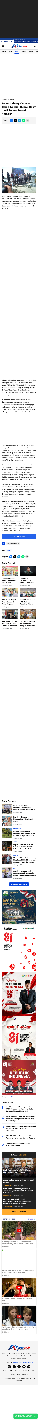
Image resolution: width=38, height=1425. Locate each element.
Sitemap (12, 1375)
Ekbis (16, 51)
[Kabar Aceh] (19, 46)
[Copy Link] (27, 120)
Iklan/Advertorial (21, 1371)
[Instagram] (9, 1366)
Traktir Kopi (20, 536)
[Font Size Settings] (4, 120)
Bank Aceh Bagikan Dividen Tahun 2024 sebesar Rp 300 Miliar (17, 1171)
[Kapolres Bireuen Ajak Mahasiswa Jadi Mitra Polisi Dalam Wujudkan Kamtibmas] (7, 873)
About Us (25, 1375)
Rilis (14, 868)
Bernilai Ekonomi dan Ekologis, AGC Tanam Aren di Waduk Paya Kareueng (24, 833)
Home (4, 51)
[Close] (35, 1416)
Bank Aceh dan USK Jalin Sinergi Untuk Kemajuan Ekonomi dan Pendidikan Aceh (10, 623)
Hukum (24, 51)
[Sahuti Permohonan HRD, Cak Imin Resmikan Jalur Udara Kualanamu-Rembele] (28, 592)
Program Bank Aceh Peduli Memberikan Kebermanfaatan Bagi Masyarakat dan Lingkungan (17, 1201)
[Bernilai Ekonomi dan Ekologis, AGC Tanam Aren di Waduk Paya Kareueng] (7, 833)
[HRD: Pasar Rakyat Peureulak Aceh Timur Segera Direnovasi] (10, 592)
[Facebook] (11, 120)
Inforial (31, 51)
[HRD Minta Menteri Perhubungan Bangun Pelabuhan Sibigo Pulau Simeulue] (28, 614)
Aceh (10, 51)
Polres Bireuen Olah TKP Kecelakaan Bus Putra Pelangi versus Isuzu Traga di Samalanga (20, 1118)
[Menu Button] (3, 46)
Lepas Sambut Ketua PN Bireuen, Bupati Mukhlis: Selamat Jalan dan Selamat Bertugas (23, 847)
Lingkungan (17, 829)
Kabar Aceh (15, 1097)
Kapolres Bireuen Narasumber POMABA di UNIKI (23, 819)
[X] (15, 120)
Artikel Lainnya (19, 1212)
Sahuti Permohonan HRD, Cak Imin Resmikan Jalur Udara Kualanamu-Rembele (27, 602)
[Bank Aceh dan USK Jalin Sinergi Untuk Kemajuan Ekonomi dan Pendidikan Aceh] (10, 614)
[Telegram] (19, 120)
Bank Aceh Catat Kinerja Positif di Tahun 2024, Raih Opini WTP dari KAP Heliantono (18, 1191)
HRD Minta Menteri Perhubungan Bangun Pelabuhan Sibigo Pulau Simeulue (27, 623)
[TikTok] (19, 1366)
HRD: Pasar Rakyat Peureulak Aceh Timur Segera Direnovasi (9, 602)
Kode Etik (31, 1371)
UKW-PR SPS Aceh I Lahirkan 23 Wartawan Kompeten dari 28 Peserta (24, 807)
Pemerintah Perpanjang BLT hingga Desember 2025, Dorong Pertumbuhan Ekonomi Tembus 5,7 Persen (28, 580)
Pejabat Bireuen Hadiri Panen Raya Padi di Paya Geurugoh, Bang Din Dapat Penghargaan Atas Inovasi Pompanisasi (10, 580)
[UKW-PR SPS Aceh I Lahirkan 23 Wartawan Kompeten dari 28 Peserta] (7, 809)
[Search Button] (35, 46)
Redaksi (6, 1371)
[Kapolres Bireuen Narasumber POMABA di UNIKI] (7, 821)
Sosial (15, 855)
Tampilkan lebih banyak (19, 884)
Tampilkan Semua (13, 544)
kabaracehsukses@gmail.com (23, 1362)
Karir (18, 1375)
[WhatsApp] (23, 120)
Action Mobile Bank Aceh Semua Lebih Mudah (18, 1181)
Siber (12, 1371)
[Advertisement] (19, 19)
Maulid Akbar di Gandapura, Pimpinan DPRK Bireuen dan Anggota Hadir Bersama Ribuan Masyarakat (24, 860)
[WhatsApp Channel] (28, 1366)
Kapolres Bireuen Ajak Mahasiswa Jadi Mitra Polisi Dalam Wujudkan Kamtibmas (24, 873)
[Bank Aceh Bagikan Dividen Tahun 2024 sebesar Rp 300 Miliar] (19, 1168)
